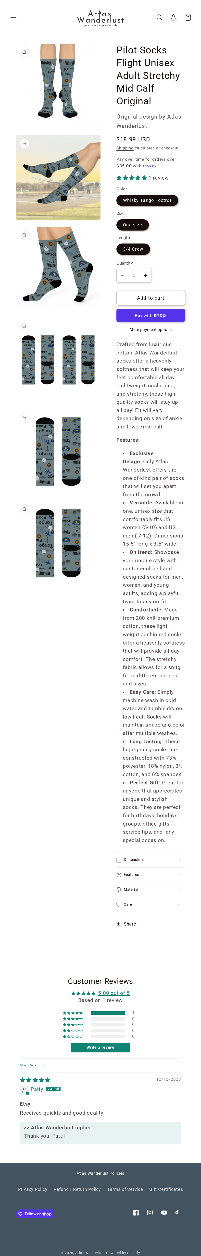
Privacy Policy (33, 1189)
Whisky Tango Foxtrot (147, 200)
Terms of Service (125, 1189)
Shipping (125, 148)
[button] (13, 17)
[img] (35, 1080)
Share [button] (130, 924)
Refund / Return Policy (77, 1189)
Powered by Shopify (123, 1253)
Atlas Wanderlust (90, 1253)
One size (132, 224)
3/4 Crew (133, 249)
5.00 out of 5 (114, 993)
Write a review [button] (100, 1047)
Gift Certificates (166, 1189)
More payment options (151, 330)
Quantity (124, 263)
